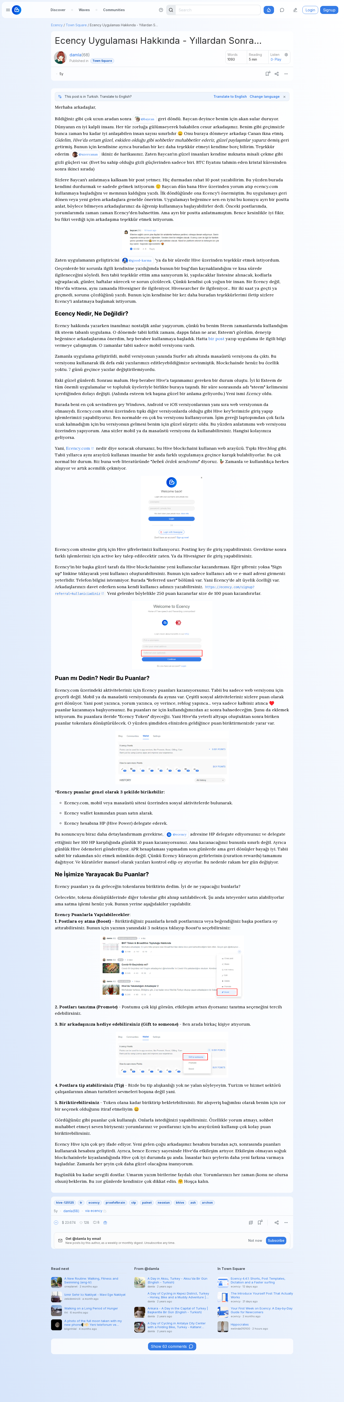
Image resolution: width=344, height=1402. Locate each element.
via (93, 1211)
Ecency (57, 25)
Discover (58, 10)
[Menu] (286, 74)
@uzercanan (88, 154)
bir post (216, 338)
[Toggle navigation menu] (8, 10)
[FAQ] (161, 10)
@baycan (147, 119)
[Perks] (269, 10)
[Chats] (282, 10)
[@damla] (60, 57)
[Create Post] (295, 10)
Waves (84, 10)
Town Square (76, 25)
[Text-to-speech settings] (286, 55)
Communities (114, 10)
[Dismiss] (284, 96)
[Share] (276, 74)
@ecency (179, 834)
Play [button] (278, 59)
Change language (265, 96)
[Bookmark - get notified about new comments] (267, 74)
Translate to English (230, 96)
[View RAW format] (251, 1222)
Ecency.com (78, 448)
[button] (56, 1222)
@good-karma (140, 260)
